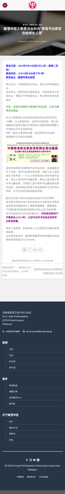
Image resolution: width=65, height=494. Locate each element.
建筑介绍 (13, 427)
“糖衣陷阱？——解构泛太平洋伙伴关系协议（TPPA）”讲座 (16, 271)
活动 (40, 25)
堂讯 (11, 440)
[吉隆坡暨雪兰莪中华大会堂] (32, 5)
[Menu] (5, 5)
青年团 (12, 367)
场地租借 (13, 385)
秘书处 (12, 403)
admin (44, 41)
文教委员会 (33, 25)
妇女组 (12, 361)
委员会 (25, 25)
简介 (11, 421)
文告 (11, 349)
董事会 (12, 433)
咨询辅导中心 (15, 397)
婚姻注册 (13, 391)
